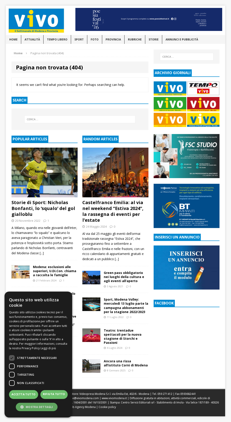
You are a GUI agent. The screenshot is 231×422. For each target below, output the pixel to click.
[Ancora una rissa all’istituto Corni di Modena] (91, 370)
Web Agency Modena (82, 407)
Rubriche (135, 39)
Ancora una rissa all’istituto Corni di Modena (126, 363)
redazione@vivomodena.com (80, 398)
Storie (154, 39)
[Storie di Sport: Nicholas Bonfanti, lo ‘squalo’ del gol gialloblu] (45, 194)
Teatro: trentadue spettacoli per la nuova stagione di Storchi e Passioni (122, 336)
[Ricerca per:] (80, 119)
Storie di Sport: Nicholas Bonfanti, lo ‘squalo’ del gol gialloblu (43, 208)
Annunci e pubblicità (182, 39)
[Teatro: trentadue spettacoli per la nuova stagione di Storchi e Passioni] (91, 339)
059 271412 (164, 394)
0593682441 (188, 394)
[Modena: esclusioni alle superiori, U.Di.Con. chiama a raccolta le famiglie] (21, 276)
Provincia (113, 39)
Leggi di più (48, 348)
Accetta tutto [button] (23, 394)
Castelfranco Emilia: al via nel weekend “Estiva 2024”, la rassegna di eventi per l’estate (112, 211)
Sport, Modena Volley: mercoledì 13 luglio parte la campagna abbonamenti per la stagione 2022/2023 (126, 305)
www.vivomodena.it (114, 398)
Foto (95, 39)
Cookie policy (107, 407)
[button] (38, 407)
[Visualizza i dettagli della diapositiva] (148, 19)
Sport (79, 39)
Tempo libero (57, 39)
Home (13, 39)
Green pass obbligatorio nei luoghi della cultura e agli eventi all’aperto (124, 277)
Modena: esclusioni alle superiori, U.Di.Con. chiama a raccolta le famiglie (54, 271)
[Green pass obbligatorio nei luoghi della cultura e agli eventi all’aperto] (91, 282)
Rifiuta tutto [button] (54, 394)
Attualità (32, 39)
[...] (42, 253)
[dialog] (38, 354)
